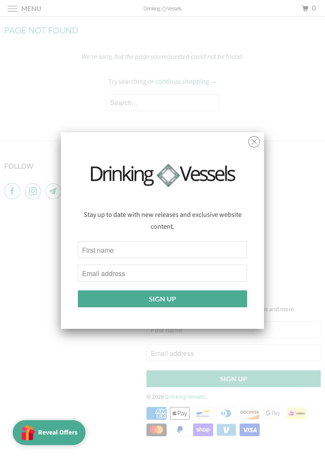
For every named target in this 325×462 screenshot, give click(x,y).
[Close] (254, 139)
